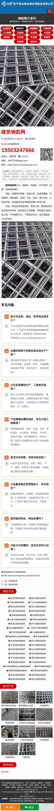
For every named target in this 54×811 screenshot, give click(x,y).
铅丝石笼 (20, 801)
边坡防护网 (13, 798)
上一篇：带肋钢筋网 (9, 581)
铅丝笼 (14, 801)
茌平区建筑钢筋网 (17, 658)
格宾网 (46, 798)
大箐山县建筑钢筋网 (17, 619)
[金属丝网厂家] (27, 3)
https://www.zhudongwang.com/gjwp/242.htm (22, 576)
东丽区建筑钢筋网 (17, 654)
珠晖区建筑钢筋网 (39, 619)
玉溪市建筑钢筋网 (17, 611)
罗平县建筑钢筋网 (38, 624)
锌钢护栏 (35, 798)
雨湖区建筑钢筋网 (17, 679)
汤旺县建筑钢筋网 (38, 658)
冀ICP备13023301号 (27, 796)
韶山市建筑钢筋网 (38, 641)
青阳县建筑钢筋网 (40, 671)
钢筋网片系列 (27, 21)
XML (49, 792)
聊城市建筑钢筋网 (17, 675)
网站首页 (15, 21)
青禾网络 (41, 801)
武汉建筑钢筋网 (19, 572)
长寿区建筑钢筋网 (38, 662)
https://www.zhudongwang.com (22, 165)
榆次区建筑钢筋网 (38, 679)
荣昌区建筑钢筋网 (17, 624)
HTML (42, 792)
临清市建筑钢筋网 (17, 598)
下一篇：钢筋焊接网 (9, 584)
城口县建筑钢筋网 (38, 607)
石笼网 (26, 801)
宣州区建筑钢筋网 (38, 654)
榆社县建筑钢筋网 (17, 607)
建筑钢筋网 (8, 572)
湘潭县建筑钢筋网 (17, 662)
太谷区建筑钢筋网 (17, 645)
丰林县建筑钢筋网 (17, 641)
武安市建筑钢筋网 (18, 632)
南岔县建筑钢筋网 (38, 598)
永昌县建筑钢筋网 (38, 649)
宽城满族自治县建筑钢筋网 (19, 636)
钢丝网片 (20, 798)
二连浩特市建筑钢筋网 (38, 628)
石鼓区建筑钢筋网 (16, 602)
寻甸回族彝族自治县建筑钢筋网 (17, 666)
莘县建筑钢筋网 (41, 636)
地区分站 (35, 792)
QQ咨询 (24, 156)
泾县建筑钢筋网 (38, 632)
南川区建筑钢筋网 (38, 645)
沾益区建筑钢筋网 (17, 649)
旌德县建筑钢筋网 (18, 615)
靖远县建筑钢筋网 (15, 628)
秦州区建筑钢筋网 (38, 611)
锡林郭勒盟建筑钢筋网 (17, 671)
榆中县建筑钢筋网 (43, 666)
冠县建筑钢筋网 (38, 615)
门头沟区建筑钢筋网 (38, 602)
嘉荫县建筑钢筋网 (38, 675)
